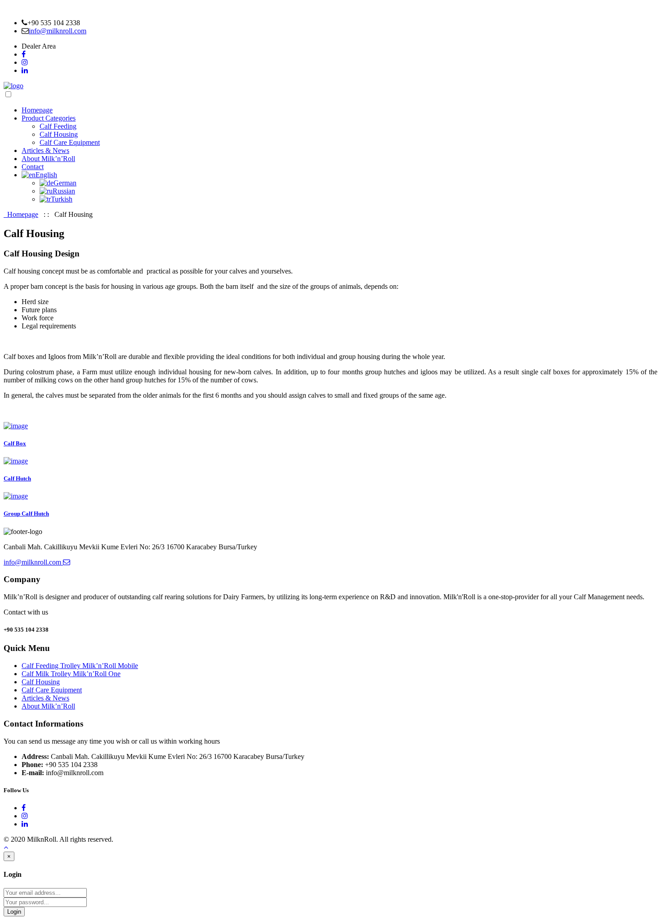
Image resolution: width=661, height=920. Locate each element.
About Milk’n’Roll (48, 158)
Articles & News (45, 150)
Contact (33, 167)
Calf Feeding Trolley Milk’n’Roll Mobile (80, 665)
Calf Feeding (58, 126)
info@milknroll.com (57, 31)
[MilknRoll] (13, 86)
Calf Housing (59, 134)
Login (14, 911)
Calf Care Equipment (70, 142)
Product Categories (49, 118)
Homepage (37, 110)
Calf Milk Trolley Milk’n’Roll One (71, 674)
